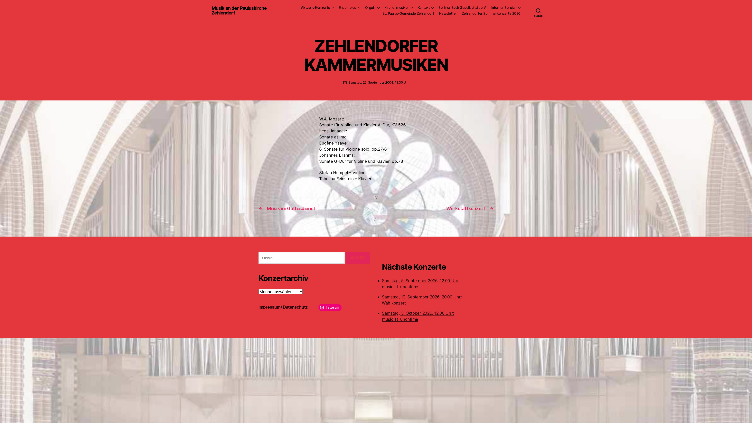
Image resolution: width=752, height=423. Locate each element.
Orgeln (370, 7)
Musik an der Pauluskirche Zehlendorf (239, 10)
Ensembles (347, 7)
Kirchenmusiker (396, 7)
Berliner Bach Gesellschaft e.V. (462, 7)
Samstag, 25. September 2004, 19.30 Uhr (379, 82)
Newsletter (448, 13)
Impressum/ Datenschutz (283, 307)
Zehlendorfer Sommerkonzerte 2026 (491, 13)
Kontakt (424, 7)
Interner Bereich (503, 7)
